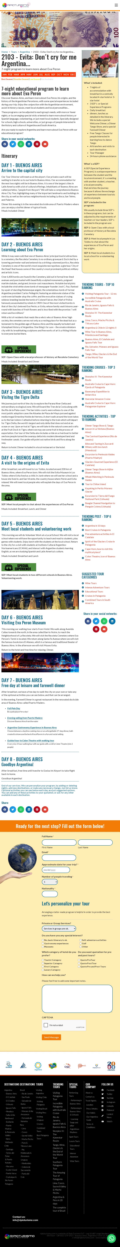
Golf (84, 943)
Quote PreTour (87, 960)
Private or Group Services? (56, 923)
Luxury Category (52, 970)
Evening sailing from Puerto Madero (24, 717)
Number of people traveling (57, 876)
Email (45, 852)
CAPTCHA (47, 1017)
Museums (48, 947)
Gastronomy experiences (56, 943)
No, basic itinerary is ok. (55, 940)
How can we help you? (54, 975)
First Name (47, 847)
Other (85, 947)
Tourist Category (52, 960)
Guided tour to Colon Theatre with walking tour (30, 740)
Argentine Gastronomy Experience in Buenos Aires (32, 727)
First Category (51, 967)
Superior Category (53, 963)
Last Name (83, 847)
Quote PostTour (88, 963)
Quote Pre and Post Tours (93, 967)
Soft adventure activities (94, 940)
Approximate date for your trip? (60, 864)
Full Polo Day (13, 708)
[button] (4, 144)
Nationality (48, 888)
